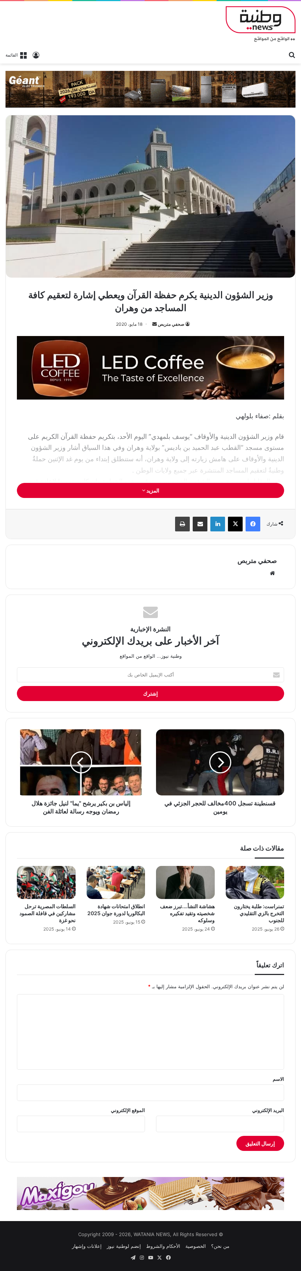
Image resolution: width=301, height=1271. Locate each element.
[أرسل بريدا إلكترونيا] (154, 324)
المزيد (152, 490)
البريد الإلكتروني (268, 1110)
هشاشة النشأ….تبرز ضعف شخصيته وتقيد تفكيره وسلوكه (187, 913)
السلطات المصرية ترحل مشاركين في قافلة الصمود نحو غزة (47, 913)
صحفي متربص (171, 324)
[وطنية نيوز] (260, 24)
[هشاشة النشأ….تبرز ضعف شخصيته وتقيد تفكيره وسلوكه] (185, 882)
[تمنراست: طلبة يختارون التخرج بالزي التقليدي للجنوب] (255, 882)
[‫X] (235, 524)
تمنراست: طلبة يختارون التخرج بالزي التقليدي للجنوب (259, 913)
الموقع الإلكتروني (128, 1110)
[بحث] (291, 54)
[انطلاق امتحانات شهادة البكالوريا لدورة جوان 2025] (116, 882)
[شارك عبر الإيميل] (200, 524)
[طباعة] (182, 524)
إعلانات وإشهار (87, 1246)
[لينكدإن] (217, 524)
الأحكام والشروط (163, 1246)
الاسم (278, 1079)
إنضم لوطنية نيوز (124, 1246)
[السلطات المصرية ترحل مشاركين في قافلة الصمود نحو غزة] (46, 882)
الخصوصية (195, 1246)
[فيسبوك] (253, 524)
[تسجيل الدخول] (36, 54)
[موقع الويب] (272, 573)
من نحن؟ (220, 1246)
